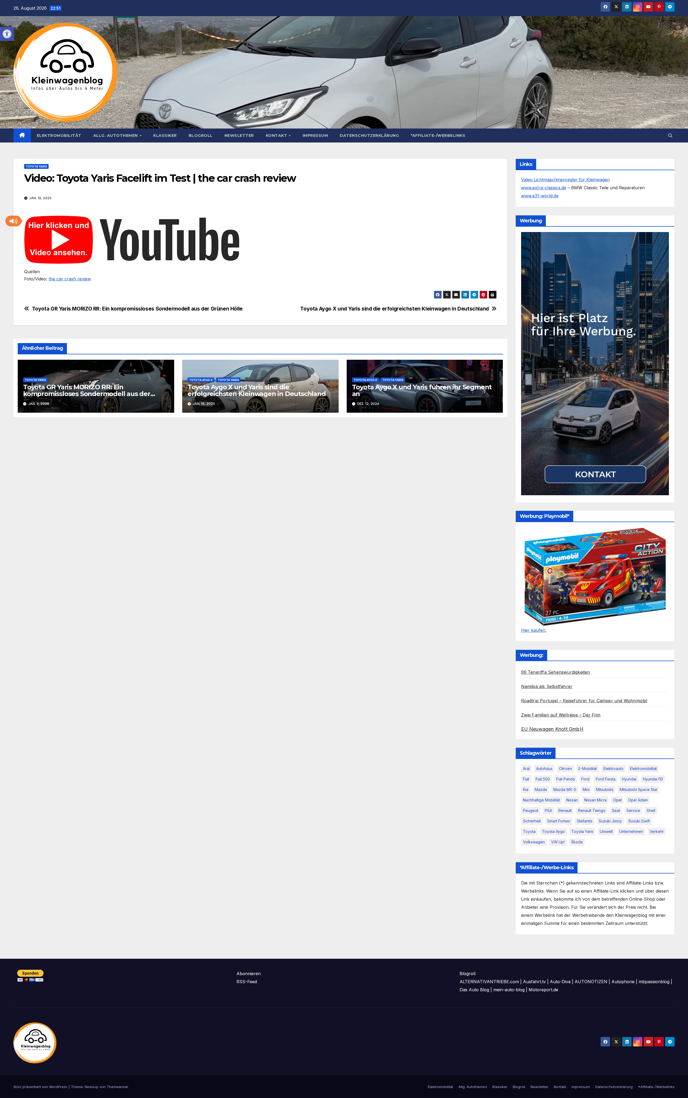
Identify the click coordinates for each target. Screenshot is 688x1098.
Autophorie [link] (623, 981)
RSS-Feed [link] (246, 981)
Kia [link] (525, 789)
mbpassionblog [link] (654, 981)
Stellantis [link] (584, 821)
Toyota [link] (529, 831)
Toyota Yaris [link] (36, 166)
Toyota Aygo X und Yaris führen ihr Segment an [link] (422, 390)
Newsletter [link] (239, 135)
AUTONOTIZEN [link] (591, 981)
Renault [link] (565, 810)
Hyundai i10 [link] (653, 779)
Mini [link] (586, 789)
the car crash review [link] (70, 278)
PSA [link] (548, 810)
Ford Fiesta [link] (605, 779)
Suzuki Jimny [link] (610, 821)
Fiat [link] (526, 779)
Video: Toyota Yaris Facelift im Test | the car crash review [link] (161, 178)
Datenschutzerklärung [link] (369, 135)
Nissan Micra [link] (595, 800)
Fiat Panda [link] (565, 779)
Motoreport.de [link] (543, 989)
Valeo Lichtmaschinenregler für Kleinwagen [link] (565, 179)
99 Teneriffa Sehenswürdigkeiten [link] (555, 672)
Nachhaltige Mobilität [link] (541, 800)
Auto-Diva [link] (560, 981)
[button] (13, 221)
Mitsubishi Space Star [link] (639, 789)
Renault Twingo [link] (591, 810)
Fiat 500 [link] (543, 779)
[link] (7, 34)
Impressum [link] (315, 135)
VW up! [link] (558, 842)
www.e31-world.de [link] (539, 195)
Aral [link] (526, 768)
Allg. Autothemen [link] (116, 135)
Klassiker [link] (165, 135)
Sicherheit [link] (532, 821)
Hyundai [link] (629, 779)
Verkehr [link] (657, 831)
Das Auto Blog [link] (474, 989)
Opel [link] (617, 800)
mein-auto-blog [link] (509, 989)
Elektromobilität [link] (59, 135)
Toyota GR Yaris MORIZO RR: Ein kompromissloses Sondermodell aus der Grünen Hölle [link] (137, 309)
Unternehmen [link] (631, 831)
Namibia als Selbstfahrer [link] (547, 686)
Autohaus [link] (544, 768)
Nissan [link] (572, 800)
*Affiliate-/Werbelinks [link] (438, 135)
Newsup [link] (91, 1087)
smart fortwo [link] (558, 821)
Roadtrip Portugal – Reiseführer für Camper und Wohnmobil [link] (584, 700)
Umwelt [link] (606, 831)
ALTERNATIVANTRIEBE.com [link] (489, 981)
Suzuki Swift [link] (639, 821)
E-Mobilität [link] (587, 768)
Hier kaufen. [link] (533, 630)
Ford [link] (585, 779)
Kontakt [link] (277, 135)
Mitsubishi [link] (604, 789)
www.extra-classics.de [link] (543, 187)
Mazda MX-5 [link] (564, 789)
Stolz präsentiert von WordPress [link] (41, 1087)
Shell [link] (651, 810)
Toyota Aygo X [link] (201, 380)
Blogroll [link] (201, 135)
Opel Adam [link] (638, 800)
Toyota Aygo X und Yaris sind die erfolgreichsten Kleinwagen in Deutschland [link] (394, 309)
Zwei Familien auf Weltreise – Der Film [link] (561, 715)
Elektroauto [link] (613, 768)
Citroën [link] (565, 768)
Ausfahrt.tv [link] (534, 981)
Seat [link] (616, 810)
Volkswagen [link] (534, 842)
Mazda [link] (541, 789)
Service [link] (633, 810)
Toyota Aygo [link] (553, 831)
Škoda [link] (577, 842)
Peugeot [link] (530, 810)
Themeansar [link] (117, 1087)
